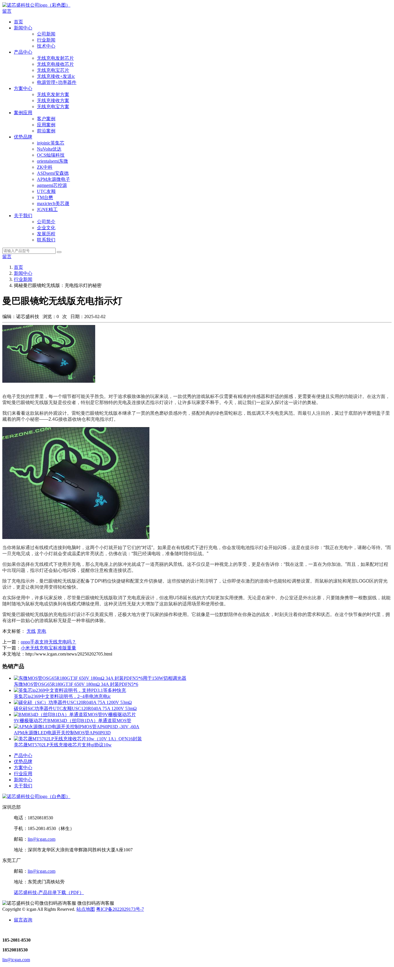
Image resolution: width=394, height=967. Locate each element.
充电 (41, 631)
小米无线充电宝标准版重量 (48, 647)
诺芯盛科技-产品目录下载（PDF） (49, 892)
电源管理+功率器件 (56, 82)
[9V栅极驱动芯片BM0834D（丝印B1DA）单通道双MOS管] (75, 714)
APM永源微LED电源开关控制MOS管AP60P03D (62, 732)
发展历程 (46, 233)
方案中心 (23, 88)
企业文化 (46, 227)
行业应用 (23, 773)
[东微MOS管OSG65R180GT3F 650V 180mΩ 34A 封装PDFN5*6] (100, 678)
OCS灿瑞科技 (51, 155)
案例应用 (23, 112)
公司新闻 (46, 33)
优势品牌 (23, 136)
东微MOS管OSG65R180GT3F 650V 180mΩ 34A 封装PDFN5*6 (76, 684)
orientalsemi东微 (52, 161)
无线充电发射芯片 (55, 58)
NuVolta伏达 (49, 149)
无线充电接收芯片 (55, 64)
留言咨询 (23, 919)
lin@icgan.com (41, 839)
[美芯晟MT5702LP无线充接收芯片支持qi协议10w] (78, 738)
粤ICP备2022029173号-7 (120, 909)
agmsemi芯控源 (52, 185)
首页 (18, 21)
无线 (31, 631)
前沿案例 (46, 130)
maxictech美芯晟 (53, 203)
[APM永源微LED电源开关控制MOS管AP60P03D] (76, 726)
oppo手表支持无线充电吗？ (48, 641)
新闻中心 (23, 27)
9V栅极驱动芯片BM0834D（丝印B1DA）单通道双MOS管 (72, 720)
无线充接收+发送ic (56, 76)
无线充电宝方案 (53, 106)
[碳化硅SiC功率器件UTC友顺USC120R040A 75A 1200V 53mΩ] (73, 702)
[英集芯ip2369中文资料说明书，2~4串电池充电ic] (70, 690)
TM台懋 (45, 197)
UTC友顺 (46, 191)
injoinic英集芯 (50, 142)
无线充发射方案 (53, 94)
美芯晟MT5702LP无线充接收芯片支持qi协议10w (63, 744)
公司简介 (46, 221)
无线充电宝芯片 (53, 70)
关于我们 (23, 215)
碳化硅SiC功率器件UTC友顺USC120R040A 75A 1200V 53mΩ (75, 708)
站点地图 (85, 909)
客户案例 (46, 118)
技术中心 (46, 46)
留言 (7, 11)
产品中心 (23, 52)
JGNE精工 (47, 209)
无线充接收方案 (53, 100)
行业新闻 (46, 39)
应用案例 (46, 124)
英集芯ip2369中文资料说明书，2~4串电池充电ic (62, 696)
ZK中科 (44, 167)
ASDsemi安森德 (53, 173)
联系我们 (46, 239)
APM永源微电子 (53, 179)
